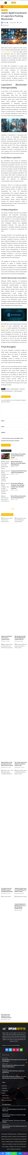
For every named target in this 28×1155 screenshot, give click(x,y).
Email (3, 426)
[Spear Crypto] (10, 2)
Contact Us (5, 1090)
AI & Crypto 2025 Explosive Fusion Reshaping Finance (6, 1016)
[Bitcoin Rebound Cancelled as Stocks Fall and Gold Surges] (5, 456)
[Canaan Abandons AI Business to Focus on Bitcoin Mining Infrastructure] (21, 899)
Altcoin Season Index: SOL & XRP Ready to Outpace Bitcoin (20, 638)
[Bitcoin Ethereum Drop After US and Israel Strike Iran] (5, 498)
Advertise (4, 1088)
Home (3, 1093)
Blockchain (4, 328)
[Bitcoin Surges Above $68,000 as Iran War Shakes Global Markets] (5, 465)
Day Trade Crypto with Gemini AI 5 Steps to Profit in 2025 (21, 764)
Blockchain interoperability (7, 391)
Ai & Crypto (4, 10)
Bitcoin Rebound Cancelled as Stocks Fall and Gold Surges (18, 455)
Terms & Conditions (7, 1100)
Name (3, 420)
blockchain (22, 389)
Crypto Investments (7, 52)
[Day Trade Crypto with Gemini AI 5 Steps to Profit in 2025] (21, 702)
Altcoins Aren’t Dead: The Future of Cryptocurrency (6, 638)
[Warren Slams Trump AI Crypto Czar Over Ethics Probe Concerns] (7, 702)
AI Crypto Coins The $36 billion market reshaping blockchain (7, 890)
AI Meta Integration (14, 389)
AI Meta (7, 389)
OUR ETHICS (5, 1095)
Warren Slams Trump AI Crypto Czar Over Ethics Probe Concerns (7, 764)
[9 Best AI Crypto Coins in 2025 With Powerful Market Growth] (21, 828)
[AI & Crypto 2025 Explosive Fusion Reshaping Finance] (7, 954)
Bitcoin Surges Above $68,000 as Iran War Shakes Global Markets (18, 463)
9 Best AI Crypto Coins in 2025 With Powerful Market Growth (20, 890)
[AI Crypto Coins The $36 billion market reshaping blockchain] (7, 828)
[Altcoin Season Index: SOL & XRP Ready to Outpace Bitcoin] (21, 576)
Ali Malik (5, 22)
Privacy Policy (5, 1098)
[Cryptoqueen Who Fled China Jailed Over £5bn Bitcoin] (5, 476)
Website (3, 432)
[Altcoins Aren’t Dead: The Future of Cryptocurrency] (7, 576)
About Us (4, 1085)
